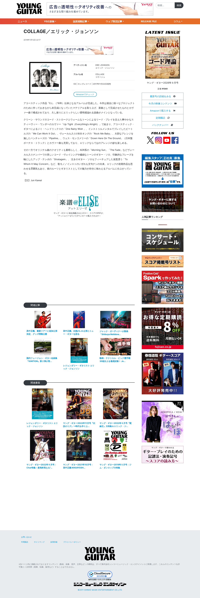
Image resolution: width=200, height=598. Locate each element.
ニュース (22, 21)
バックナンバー (160, 124)
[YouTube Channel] (166, 140)
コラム (177, 21)
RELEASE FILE (149, 21)
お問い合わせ (26, 537)
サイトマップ (39, 542)
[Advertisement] (79, 264)
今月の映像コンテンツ (160, 103)
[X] (150, 140)
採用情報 (53, 542)
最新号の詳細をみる (160, 96)
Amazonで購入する (160, 110)
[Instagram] (158, 140)
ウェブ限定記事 (114, 21)
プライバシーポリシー (72, 542)
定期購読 (160, 117)
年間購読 (24, 542)
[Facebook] (174, 140)
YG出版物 (49, 21)
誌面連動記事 (80, 21)
